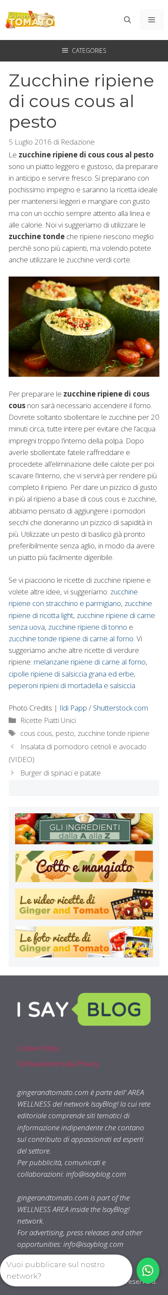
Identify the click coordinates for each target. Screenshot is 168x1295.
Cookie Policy (38, 1048)
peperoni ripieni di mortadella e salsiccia (72, 685)
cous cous (36, 733)
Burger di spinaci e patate (60, 773)
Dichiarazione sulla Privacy (58, 1063)
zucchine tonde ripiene (113, 733)
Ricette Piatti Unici (48, 720)
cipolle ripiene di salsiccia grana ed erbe (71, 674)
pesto (65, 733)
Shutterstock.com (120, 708)
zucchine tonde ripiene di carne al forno (71, 638)
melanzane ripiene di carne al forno (90, 662)
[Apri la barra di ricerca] (127, 20)
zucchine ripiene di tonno (87, 627)
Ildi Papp (73, 708)
